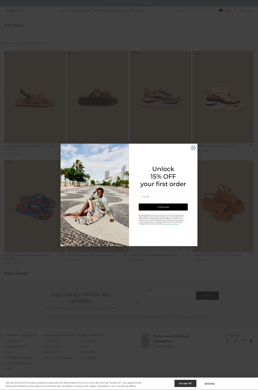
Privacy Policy (168, 224)
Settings (209, 383)
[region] (129, 384)
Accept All (185, 383)
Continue (163, 207)
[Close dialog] (193, 148)
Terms (176, 224)
